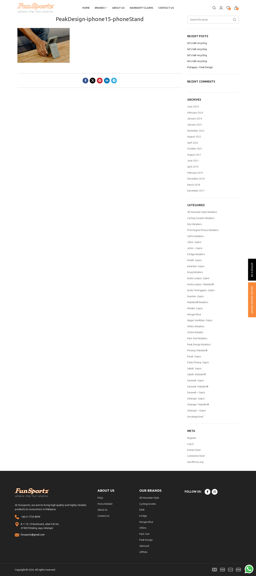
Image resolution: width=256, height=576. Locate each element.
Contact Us (103, 515)
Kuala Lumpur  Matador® (200, 284)
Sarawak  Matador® (197, 386)
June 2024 (193, 106)
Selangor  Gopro (196, 398)
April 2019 (192, 166)
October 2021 (194, 148)
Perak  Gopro (194, 356)
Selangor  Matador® (198, 404)
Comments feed (195, 456)
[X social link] (92, 80)
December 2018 (196, 178)
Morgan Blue (194, 314)
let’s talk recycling (197, 43)
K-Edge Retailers (196, 254)
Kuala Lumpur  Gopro (198, 278)
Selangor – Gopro (196, 410)
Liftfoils (143, 552)
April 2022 (192, 142)
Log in (190, 444)
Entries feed (193, 450)
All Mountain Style (149, 497)
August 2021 (194, 154)
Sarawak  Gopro (195, 380)
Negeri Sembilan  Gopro (199, 320)
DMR (142, 509)
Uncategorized (195, 416)
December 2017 (196, 190)
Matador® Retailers (197, 302)
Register (191, 438)
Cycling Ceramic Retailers (201, 218)
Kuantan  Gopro (195, 296)
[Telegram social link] (114, 80)
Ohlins (142, 527)
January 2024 (194, 118)
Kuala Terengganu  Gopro (201, 290)
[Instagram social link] (215, 492)
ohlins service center (252, 300)
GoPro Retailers (195, 236)
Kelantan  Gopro (195, 266)
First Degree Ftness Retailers (203, 230)
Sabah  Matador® (196, 374)
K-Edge (143, 515)
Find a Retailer (105, 503)
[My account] (221, 7)
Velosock (144, 546)
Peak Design (146, 539)
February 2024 (195, 112)
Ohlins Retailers (195, 326)
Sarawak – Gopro (196, 392)
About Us (102, 509)
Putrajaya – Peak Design (200, 67)
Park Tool (144, 534)
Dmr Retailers (194, 224)
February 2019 (195, 172)
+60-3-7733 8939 (30, 516)
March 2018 (193, 184)
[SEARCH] (235, 20)
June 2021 (193, 160)
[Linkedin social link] (107, 80)
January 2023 (194, 124)
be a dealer (252, 270)
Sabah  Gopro (194, 368)
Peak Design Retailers (199, 344)
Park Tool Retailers (197, 338)
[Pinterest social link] (100, 80)
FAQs (100, 497)
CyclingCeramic (147, 503)
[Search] (214, 7)
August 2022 (194, 136)
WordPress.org (195, 462)
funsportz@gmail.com (33, 534)
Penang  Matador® (197, 350)
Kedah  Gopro (194, 260)
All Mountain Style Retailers (202, 212)
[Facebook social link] (85, 80)
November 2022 (195, 130)
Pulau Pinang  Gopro (198, 362)
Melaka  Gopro (195, 308)
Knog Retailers (195, 272)
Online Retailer (195, 332)
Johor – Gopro (194, 248)
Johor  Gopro (194, 242)
